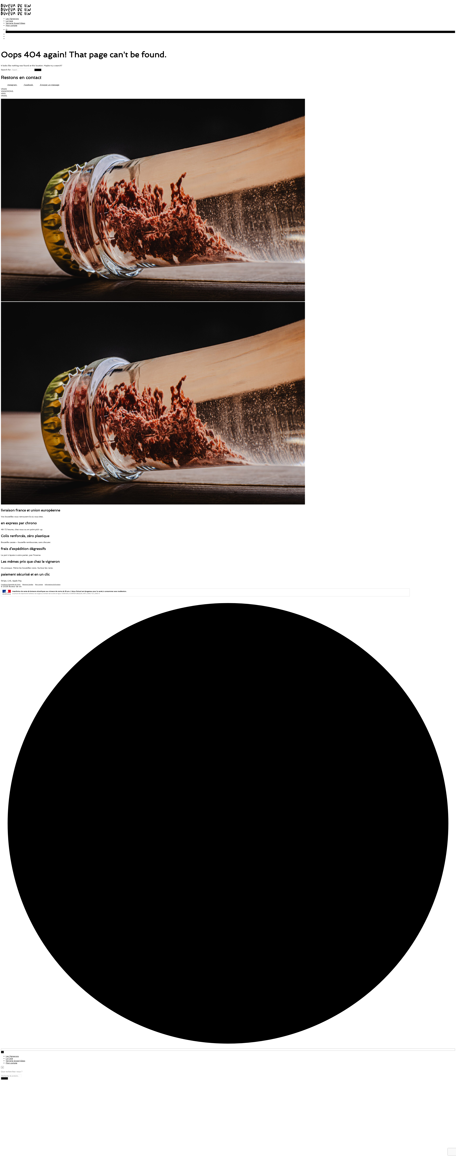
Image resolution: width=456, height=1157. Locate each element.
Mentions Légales (27, 584)
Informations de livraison (52, 584)
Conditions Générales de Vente (10, 584)
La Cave (9, 21)
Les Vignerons (12, 19)
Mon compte (11, 25)
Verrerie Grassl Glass (15, 23)
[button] (6, 29)
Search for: (6, 70)
